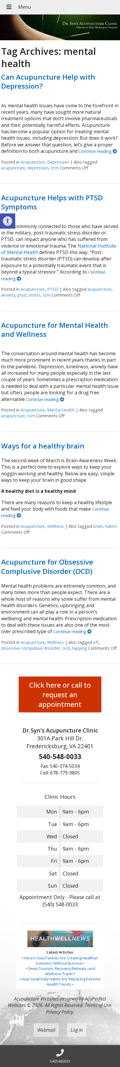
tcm (55, 168)
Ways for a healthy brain (42, 446)
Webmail (46, 1030)
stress (34, 295)
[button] (7, 221)
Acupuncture (33, 162)
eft (96, 642)
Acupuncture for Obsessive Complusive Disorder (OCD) (47, 566)
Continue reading (96, 151)
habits (111, 526)
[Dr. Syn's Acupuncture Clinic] (60, 28)
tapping (79, 648)
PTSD (52, 289)
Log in (76, 1030)
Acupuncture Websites (36, 999)
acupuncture (13, 168)
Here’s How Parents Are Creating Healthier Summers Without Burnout (61, 960)
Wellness (55, 526)
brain (98, 526)
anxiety (8, 295)
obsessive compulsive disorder (30, 648)
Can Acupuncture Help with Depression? (48, 81)
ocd (66, 648)
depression (38, 168)
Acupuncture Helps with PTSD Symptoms (52, 202)
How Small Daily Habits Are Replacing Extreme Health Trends (61, 981)
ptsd (22, 295)
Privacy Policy (59, 1012)
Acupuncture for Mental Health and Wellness (54, 329)
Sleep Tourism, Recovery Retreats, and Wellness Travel (61, 971)
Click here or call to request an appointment (60, 694)
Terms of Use (98, 1005)
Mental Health (61, 410)
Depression (58, 162)
